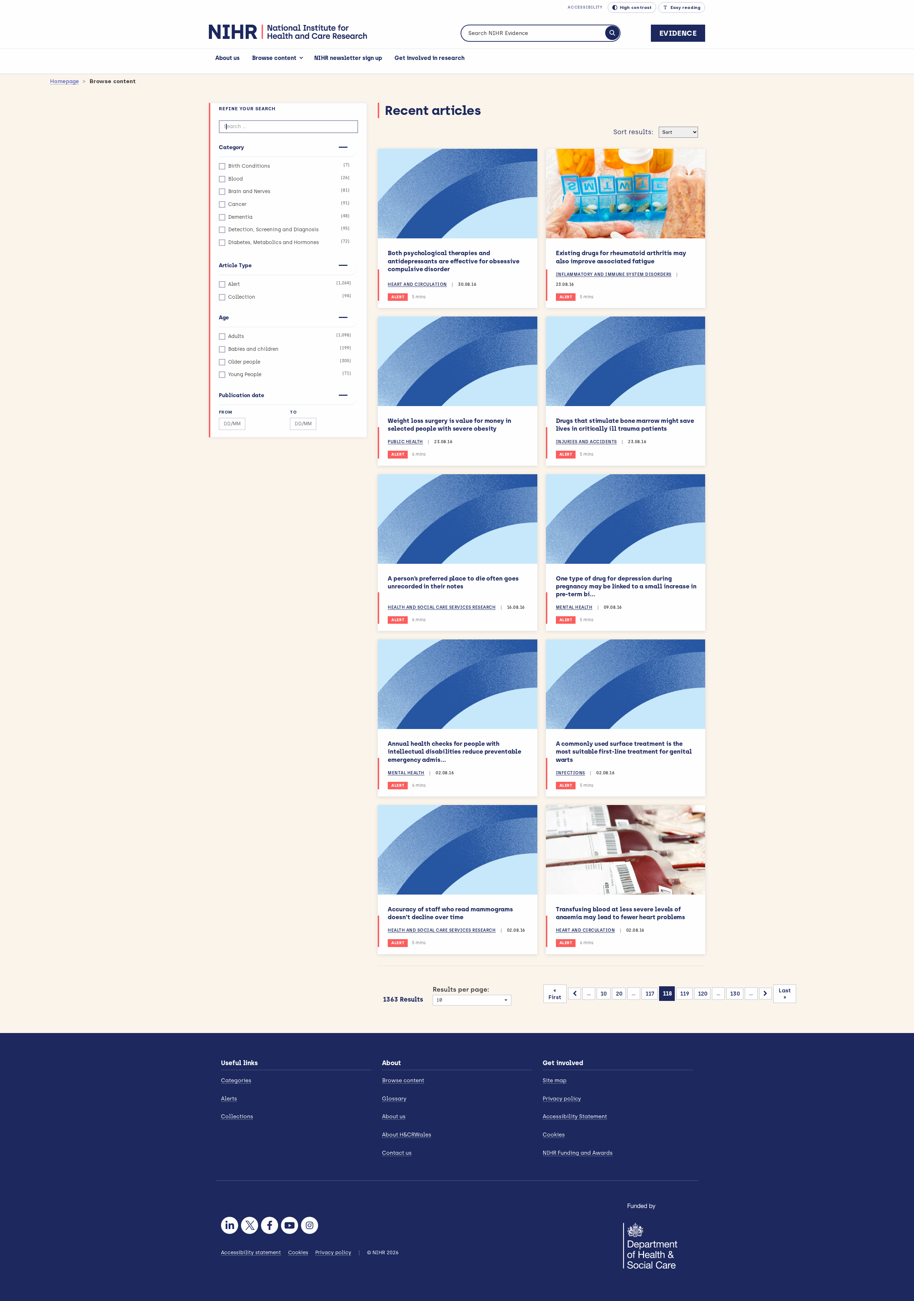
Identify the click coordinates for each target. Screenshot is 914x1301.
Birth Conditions (289, 165)
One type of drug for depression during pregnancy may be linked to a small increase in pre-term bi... (626, 586)
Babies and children (289, 348)
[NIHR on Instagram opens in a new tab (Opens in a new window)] (309, 1225)
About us (227, 58)
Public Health (405, 441)
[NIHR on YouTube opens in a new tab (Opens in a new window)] (289, 1225)
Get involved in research (429, 58)
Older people (289, 361)
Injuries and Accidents (586, 441)
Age (224, 317)
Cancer (289, 204)
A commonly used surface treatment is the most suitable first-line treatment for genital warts (624, 751)
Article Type (235, 265)
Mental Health (574, 607)
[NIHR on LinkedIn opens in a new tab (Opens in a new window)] (229, 1225)
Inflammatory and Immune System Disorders (614, 274)
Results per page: (461, 989)
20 (619, 993)
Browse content (274, 58)
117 (650, 993)
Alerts (229, 1098)
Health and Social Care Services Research (442, 607)
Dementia (289, 216)
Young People (289, 374)
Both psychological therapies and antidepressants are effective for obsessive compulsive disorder (453, 260)
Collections (237, 1116)
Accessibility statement (251, 1253)
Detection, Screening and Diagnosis (289, 229)
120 (703, 993)
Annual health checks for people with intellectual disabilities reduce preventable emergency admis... (454, 751)
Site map (555, 1080)
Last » (785, 994)
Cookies (554, 1135)
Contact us (397, 1153)
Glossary (394, 1098)
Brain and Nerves (289, 191)
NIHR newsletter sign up (348, 58)
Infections (570, 772)
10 (604, 993)
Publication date (241, 395)
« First (554, 994)
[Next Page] (765, 993)
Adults (289, 336)
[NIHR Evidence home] (288, 31)
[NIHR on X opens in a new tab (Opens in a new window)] (249, 1225)
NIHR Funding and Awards (578, 1153)
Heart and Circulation (417, 284)
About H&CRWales (406, 1135)
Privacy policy (562, 1098)
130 (735, 993)
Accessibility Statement (575, 1116)
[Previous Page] (574, 993)
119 (684, 993)
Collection (289, 296)
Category (231, 147)
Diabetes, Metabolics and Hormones (289, 242)
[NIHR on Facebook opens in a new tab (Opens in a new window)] (269, 1225)
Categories (236, 1080)
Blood (289, 178)
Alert (289, 283)
